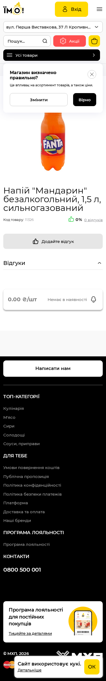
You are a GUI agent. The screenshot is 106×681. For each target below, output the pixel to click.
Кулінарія (13, 408)
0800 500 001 (22, 569)
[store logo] (19, 9)
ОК (92, 667)
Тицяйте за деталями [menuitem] (30, 633)
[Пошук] (45, 41)
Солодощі (14, 435)
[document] (58, 666)
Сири (8, 426)
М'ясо (9, 417)
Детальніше (30, 670)
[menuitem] (31, 467)
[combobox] (27, 41)
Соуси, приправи (21, 443)
